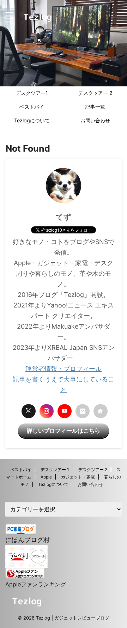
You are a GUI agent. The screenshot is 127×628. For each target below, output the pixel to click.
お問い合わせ (95, 120)
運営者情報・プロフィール (63, 368)
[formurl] (82, 411)
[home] (100, 411)
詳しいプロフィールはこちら (63, 430)
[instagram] (47, 411)
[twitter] (29, 411)
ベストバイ (31, 107)
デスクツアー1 (32, 93)
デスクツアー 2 (95, 93)
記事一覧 (95, 107)
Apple (46, 477)
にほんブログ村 (27, 539)
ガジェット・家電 (78, 477)
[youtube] (65, 411)
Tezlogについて (32, 120)
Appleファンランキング (35, 584)
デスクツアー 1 (55, 469)
